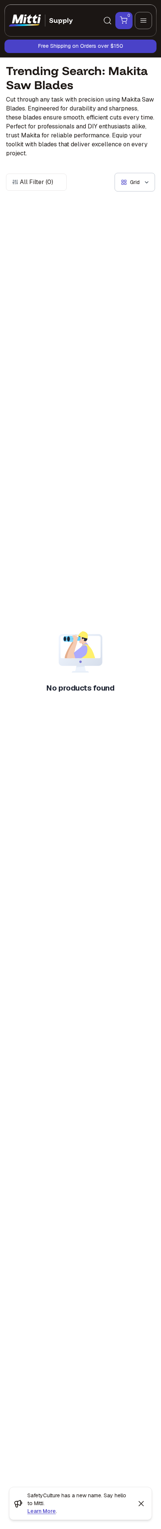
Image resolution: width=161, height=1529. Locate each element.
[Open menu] (143, 20)
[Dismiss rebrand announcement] (141, 1504)
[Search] (107, 20)
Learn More (41, 1511)
